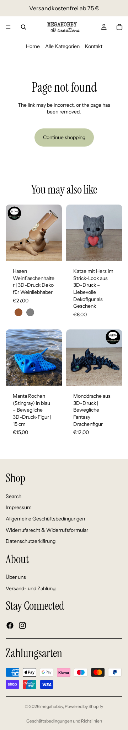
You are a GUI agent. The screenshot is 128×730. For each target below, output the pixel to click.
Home (33, 46)
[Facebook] (10, 625)
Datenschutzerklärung (30, 541)
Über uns (16, 577)
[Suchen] (23, 27)
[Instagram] (22, 625)
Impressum (19, 507)
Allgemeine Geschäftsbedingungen (45, 518)
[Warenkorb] (119, 27)
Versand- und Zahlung (30, 588)
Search (13, 496)
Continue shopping (64, 137)
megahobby (51, 706)
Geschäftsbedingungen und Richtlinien (64, 721)
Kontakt (93, 46)
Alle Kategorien (62, 46)
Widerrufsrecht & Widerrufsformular (47, 530)
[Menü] (8, 27)
